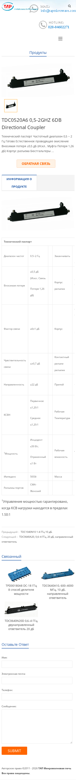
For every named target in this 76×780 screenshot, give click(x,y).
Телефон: (7, 690)
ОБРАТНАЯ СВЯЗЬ (36, 163)
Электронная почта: (14, 674)
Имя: (4, 657)
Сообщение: (9, 706)
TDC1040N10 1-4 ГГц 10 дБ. (36, 532)
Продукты (38, 52)
